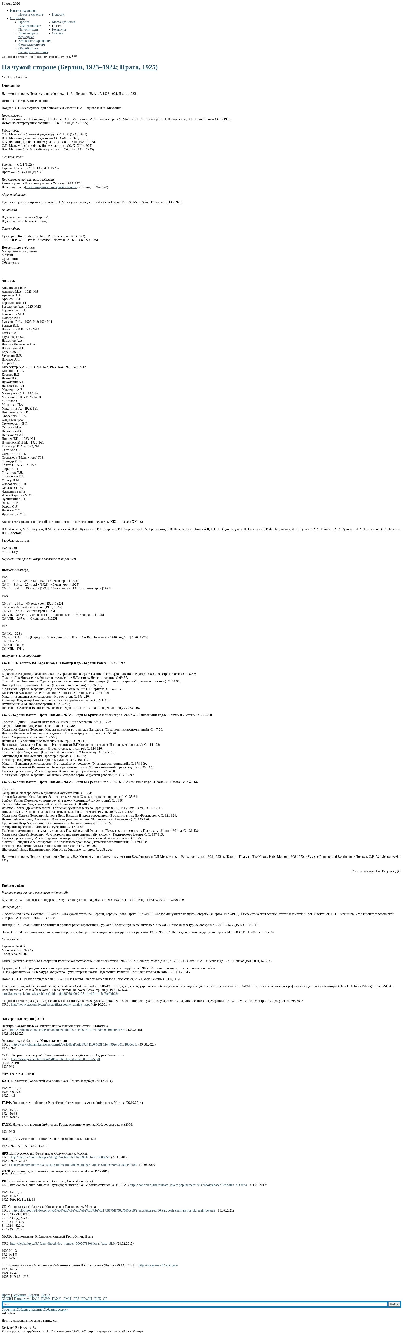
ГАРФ (45, 1298)
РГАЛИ (86, 1298)
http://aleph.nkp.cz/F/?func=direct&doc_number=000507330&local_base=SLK (63, 1243)
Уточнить (9, 1309)
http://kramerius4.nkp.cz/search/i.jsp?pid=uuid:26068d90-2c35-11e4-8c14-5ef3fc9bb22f (60, 993)
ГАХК (56, 1298)
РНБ (97, 1298)
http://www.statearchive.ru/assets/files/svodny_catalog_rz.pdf (51, 1004)
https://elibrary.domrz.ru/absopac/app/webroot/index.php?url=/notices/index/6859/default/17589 (74, 1164)
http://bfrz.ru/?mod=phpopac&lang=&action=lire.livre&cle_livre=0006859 (60, 1157)
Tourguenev (22, 1298)
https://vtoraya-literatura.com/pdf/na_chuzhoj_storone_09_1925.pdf (55, 1059)
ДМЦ (67, 1298)
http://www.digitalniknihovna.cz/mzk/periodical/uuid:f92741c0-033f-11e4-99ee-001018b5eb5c (74, 1044)
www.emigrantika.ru (73, 1320)
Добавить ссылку (55, 1309)
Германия (19, 1295)
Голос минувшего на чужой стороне (51, 187)
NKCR (6, 1298)
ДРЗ (76, 1298)
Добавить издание (29, 1309)
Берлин (34, 1295)
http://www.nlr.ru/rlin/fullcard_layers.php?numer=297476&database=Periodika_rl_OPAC (189, 1185)
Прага (6, 1295)
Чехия (45, 1295)
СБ (105, 1298)
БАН (35, 1298)
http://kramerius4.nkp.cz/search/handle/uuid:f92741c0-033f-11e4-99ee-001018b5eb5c (67, 1029)
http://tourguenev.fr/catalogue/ (158, 1265)
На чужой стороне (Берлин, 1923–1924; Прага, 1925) (80, 67)
